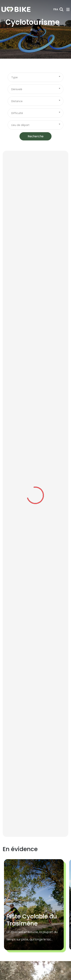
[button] (55, 9)
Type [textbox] (14, 77)
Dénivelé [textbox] (16, 89)
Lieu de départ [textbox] (20, 125)
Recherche (36, 136)
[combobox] (35, 77)
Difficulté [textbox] (17, 113)
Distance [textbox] (17, 101)
